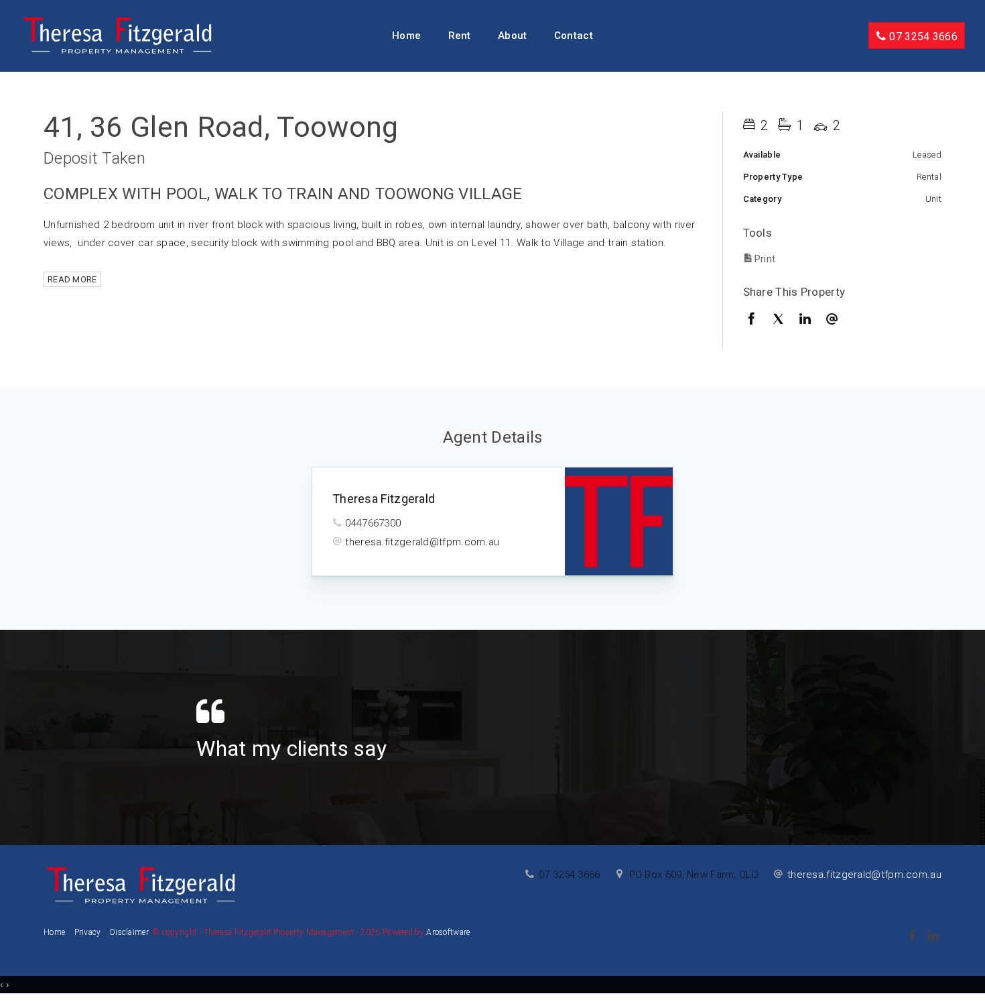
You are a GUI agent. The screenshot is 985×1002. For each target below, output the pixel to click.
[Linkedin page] (932, 937)
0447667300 (373, 523)
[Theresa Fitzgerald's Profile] (619, 521)
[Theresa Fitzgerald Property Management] (117, 35)
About (512, 36)
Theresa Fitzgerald (383, 499)
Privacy (87, 932)
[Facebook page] (913, 937)
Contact (573, 36)
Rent (459, 36)
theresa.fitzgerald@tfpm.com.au (422, 542)
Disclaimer (129, 932)
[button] (839, 258)
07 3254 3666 (922, 36)
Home (406, 36)
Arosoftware (448, 932)
